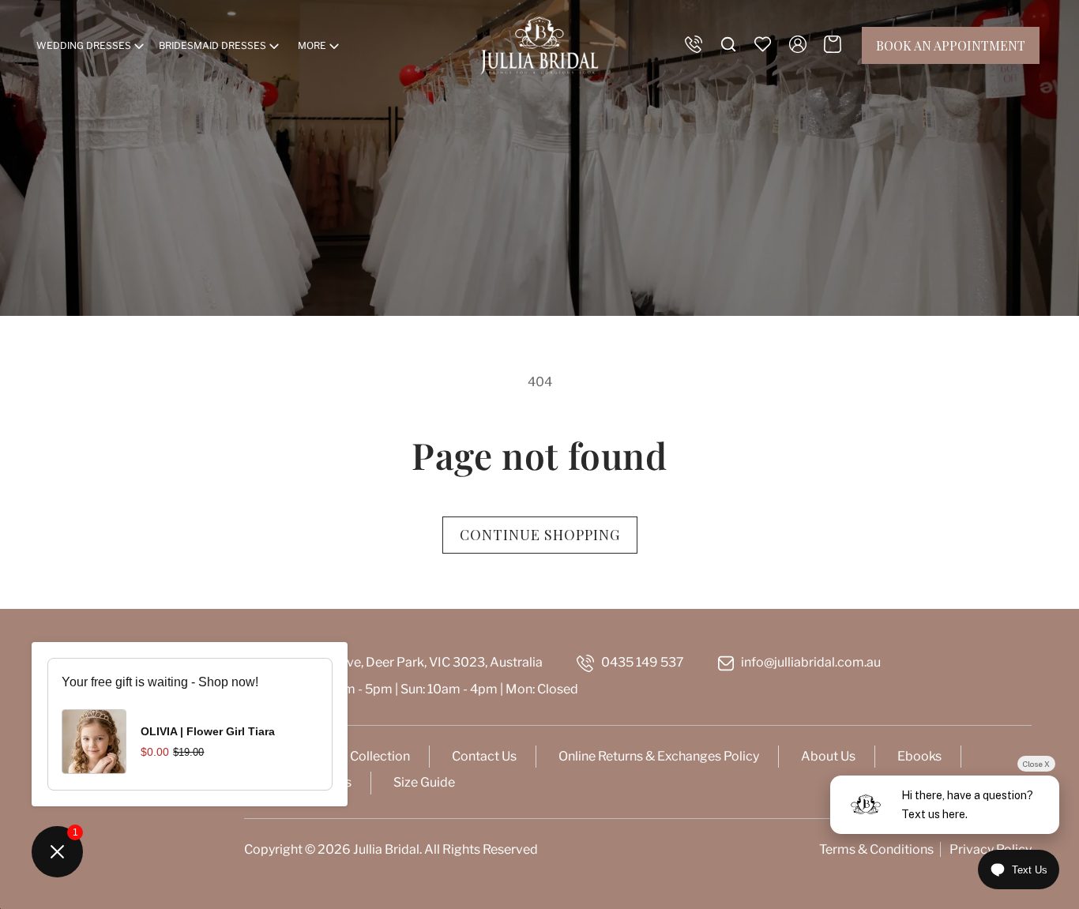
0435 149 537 (642, 662)
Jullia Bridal (386, 849)
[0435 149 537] (693, 44)
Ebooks (919, 756)
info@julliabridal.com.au (811, 662)
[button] (91, 45)
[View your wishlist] (763, 44)
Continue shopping (540, 534)
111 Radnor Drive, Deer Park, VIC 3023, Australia (404, 662)
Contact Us (484, 756)
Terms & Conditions (876, 849)
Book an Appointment (950, 45)
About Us (828, 756)
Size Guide (424, 782)
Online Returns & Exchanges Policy (658, 756)
